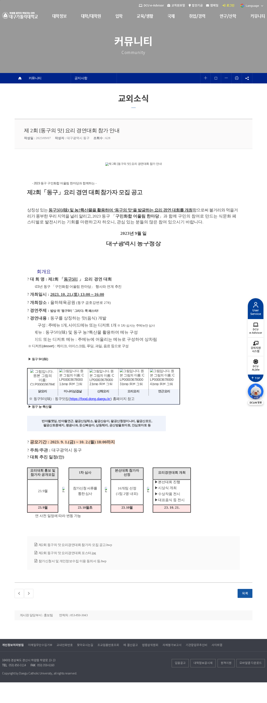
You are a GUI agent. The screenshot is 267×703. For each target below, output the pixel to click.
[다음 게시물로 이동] (28, 593)
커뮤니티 (257, 16)
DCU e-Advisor (153, 5)
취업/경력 (197, 16)
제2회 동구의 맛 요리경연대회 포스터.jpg (67, 553)
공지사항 (80, 78)
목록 (245, 593)
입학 (119, 16)
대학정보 (59, 16)
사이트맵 (217, 645)
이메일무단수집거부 (40, 645)
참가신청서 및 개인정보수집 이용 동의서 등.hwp (72, 561)
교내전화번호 (65, 645)
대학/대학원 (91, 16)
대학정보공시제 (203, 663)
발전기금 (197, 5)
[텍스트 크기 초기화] (216, 78)
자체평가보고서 (171, 645)
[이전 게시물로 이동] (19, 593)
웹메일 (214, 5)
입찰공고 (180, 663)
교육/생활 (145, 16)
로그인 (230, 5)
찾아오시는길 (85, 645)
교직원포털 (178, 5)
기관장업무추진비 (196, 645)
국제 (171, 16)
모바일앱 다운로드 (250, 663)
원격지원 (226, 663)
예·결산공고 (130, 645)
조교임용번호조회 (108, 645)
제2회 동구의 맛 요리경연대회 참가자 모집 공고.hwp (75, 545)
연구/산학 (228, 16)
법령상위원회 (150, 645)
